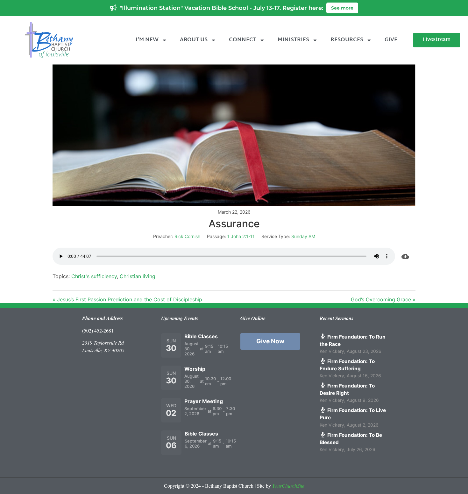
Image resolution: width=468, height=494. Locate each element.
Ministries (293, 40)
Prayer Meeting (203, 401)
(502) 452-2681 (98, 330)
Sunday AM (303, 236)
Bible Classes (201, 336)
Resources (346, 40)
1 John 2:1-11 (241, 236)
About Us (194, 40)
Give (391, 40)
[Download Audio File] (405, 256)
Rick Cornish (187, 236)
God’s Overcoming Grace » (383, 299)
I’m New (147, 40)
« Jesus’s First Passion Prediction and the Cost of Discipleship (127, 299)
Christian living (137, 276)
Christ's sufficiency (94, 276)
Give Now (270, 341)
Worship (194, 369)
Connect (242, 40)
